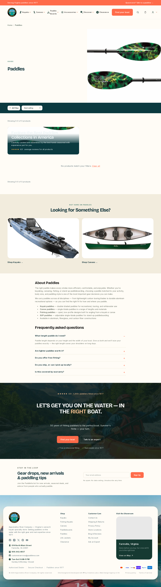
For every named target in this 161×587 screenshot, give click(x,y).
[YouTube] (27, 540)
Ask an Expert (94, 542)
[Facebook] (10, 540)
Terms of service (145, 573)
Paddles (63, 534)
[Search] (137, 12)
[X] (18, 540)
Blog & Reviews (94, 534)
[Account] (153, 12)
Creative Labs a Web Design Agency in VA (103, 573)
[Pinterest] (23, 540)
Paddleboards (66, 530)
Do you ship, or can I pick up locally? (53, 365)
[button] (145, 12)
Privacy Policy (94, 526)
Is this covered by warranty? (49, 372)
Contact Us (92, 518)
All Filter (15, 108)
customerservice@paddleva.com (25, 555)
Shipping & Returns (96, 522)
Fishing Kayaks (66, 522)
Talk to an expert (92, 439)
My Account (93, 538)
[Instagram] (14, 540)
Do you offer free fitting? (47, 358)
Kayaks (63, 518)
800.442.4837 (18, 552)
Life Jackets (65, 538)
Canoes (63, 526)
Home (10, 25)
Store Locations (94, 530)
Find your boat (122, 12)
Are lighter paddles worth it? (49, 351)
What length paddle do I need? (50, 336)
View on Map (125, 555)
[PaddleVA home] (12, 12)
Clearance (64, 542)
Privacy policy (130, 573)
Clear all (96, 166)
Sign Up (137, 475)
